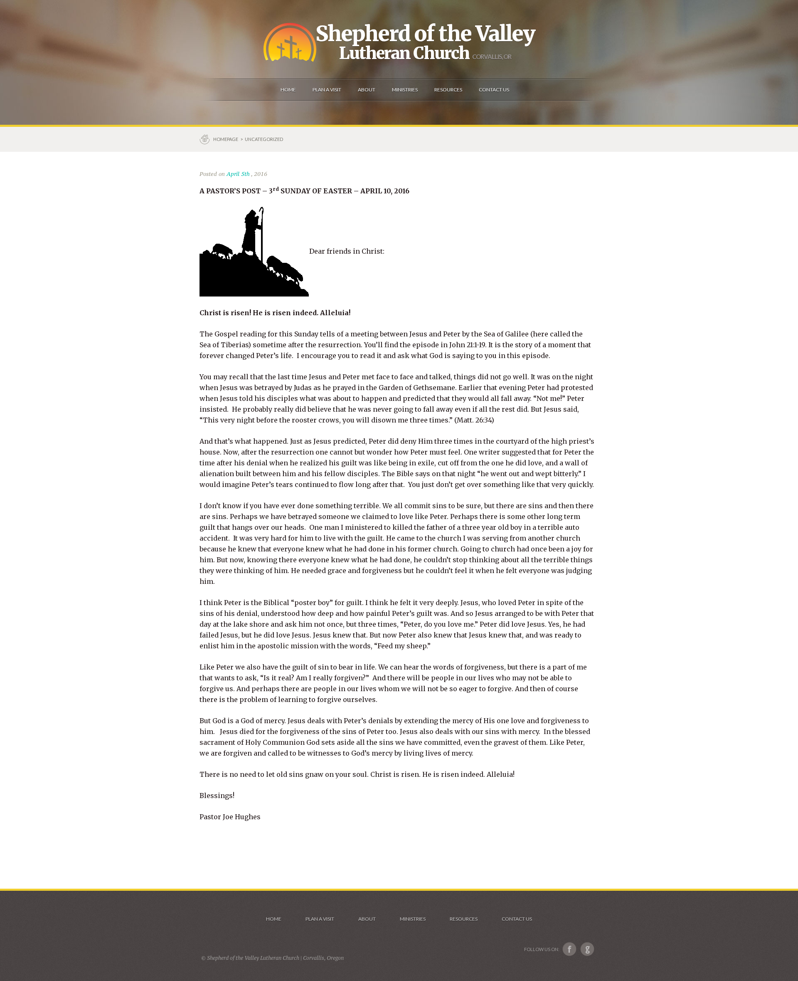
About (367, 919)
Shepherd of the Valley (425, 33)
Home (273, 919)
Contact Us (517, 919)
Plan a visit (319, 919)
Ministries (413, 919)
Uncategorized (264, 139)
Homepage (226, 139)
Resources (464, 919)
